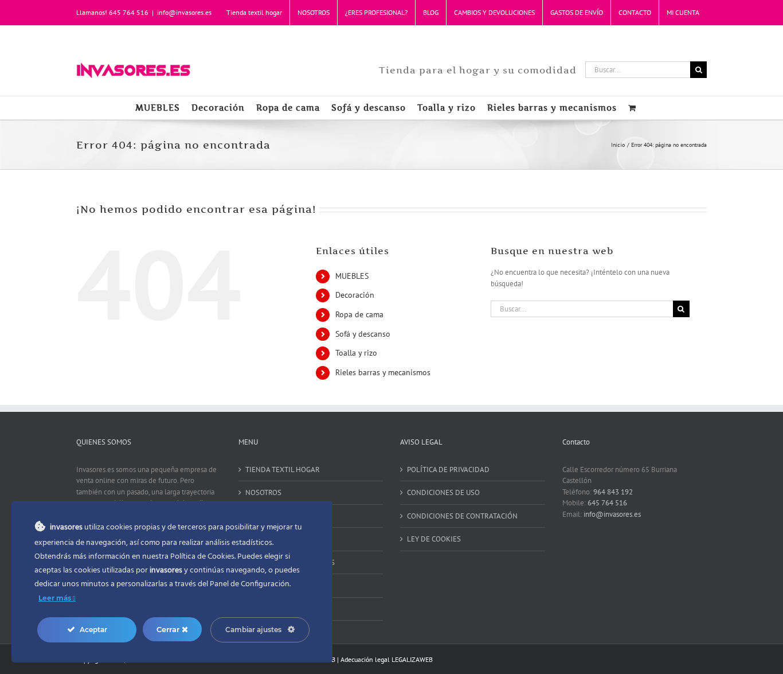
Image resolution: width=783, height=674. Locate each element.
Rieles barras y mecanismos (382, 372)
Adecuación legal (365, 659)
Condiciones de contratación (462, 516)
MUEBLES (352, 276)
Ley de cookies (434, 539)
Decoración (354, 295)
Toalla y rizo (356, 353)
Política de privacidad (448, 469)
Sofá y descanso (362, 334)
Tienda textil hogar (282, 469)
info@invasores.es (184, 12)
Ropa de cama (359, 314)
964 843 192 (613, 492)
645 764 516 (607, 503)
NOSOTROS (263, 492)
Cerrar (169, 629)
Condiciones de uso (443, 492)
